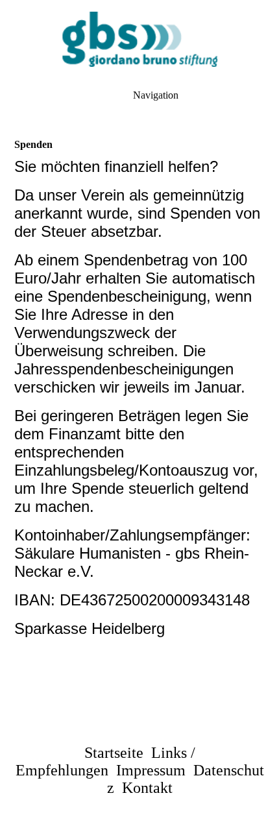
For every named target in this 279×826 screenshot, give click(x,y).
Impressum (151, 770)
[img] (139, 39)
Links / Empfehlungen (105, 761)
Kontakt (147, 787)
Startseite (113, 752)
